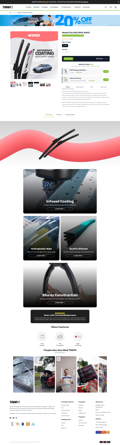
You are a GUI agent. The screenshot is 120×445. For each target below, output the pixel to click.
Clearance (78, 7)
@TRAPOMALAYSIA (60, 352)
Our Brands (86, 7)
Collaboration (82, 413)
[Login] (110, 7)
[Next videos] (105, 374)
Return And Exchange (101, 425)
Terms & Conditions (101, 422)
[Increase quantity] (68, 52)
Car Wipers (45, 7)
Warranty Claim (65, 415)
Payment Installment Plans (103, 412)
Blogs (97, 410)
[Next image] (56, 59)
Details (68, 87)
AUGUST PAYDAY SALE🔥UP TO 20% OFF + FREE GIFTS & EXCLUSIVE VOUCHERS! (60, 2)
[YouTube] (13, 418)
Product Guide (65, 405)
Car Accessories (66, 7)
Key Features (80, 87)
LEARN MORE (60, 209)
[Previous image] (12, 59)
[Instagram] (16, 418)
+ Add (105, 71)
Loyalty (63, 423)
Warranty (103, 87)
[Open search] (106, 7)
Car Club (81, 408)
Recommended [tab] (69, 114)
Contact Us (64, 413)
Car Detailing (54, 7)
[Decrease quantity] (63, 52)
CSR (62, 425)
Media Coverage (100, 415)
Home (10, 12)
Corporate (81, 405)
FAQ (92, 87)
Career (80, 410)
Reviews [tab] (59, 114)
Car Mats (28, 7)
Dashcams (36, 7)
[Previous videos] (14, 374)
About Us (63, 428)
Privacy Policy (99, 427)
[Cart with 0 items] (115, 7)
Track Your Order (65, 410)
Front (65, 45)
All (14, 12)
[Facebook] (10, 418)
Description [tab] (49, 114)
